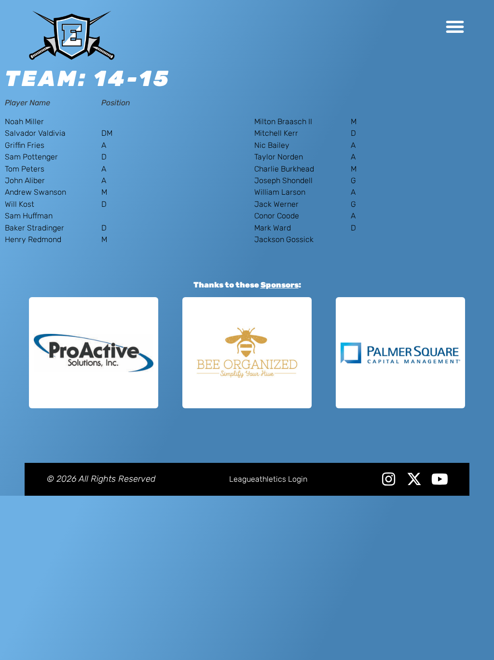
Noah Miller (24, 121)
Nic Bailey (271, 145)
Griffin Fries (24, 145)
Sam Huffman (29, 215)
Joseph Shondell (283, 180)
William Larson (279, 192)
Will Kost (19, 204)
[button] (454, 26)
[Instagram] (388, 479)
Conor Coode (276, 215)
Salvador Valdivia (35, 133)
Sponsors (280, 284)
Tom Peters (24, 168)
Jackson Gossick (284, 239)
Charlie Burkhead (284, 168)
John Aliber (25, 180)
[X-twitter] (414, 479)
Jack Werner (276, 204)
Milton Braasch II (283, 121)
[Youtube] (439, 479)
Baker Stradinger (34, 227)
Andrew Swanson (35, 192)
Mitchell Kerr (276, 133)
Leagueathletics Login (268, 479)
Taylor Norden (278, 156)
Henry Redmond (33, 239)
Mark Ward (272, 227)
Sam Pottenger (31, 156)
